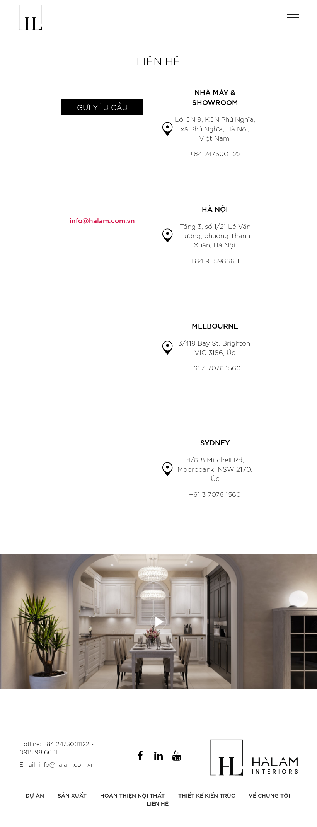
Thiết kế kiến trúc (206, 795)
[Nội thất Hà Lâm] (30, 17)
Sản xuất (72, 795)
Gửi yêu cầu (102, 107)
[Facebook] (140, 755)
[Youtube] (177, 755)
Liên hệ (158, 803)
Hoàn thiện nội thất (132, 795)
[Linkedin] (158, 755)
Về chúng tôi (269, 795)
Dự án (35, 795)
